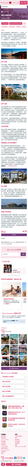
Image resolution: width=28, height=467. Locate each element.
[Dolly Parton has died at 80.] (23, 339)
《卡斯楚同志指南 (11, 166)
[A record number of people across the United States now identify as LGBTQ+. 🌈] (5, 361)
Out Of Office (5, 439)
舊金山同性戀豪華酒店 (8, 396)
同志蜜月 (3, 443)
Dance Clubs (4, 26)
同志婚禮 (3, 441)
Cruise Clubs (11, 26)
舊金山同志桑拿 (6, 386)
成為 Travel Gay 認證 (20, 446)
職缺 (16, 444)
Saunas (24, 26)
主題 (2, 453)
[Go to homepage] (5, 3)
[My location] (3, 464)
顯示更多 (3, 30)
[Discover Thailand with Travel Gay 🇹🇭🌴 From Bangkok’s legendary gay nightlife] (5, 350)
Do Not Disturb (5, 450)
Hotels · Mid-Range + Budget (15, 23)
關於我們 (3, 436)
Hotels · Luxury (5, 23)
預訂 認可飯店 (16, 464)
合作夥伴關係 (18, 436)
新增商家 (17, 439)
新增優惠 (17, 443)
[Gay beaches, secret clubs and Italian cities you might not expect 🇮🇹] (14, 339)
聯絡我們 (3, 438)
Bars (24, 23)
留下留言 (14, 234)
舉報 (26, 231)
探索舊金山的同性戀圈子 (9, 143)
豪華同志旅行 (4, 448)
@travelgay (8, 331)
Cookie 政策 (4, 446)
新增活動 (17, 441)
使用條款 (3, 444)
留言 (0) (3, 231)
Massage (18, 26)
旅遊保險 (3, 451)
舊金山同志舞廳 (6, 391)
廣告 (16, 438)
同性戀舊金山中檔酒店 (8, 376)
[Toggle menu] (1, 2)
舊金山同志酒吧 (6, 381)
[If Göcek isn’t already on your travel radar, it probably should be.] (5, 339)
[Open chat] (18, 3)
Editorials (6, 11)
